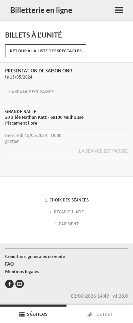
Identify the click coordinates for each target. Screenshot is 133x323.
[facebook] (9, 284)
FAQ (9, 264)
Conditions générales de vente (35, 256)
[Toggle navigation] (119, 10)
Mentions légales (22, 271)
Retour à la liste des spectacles (46, 50)
